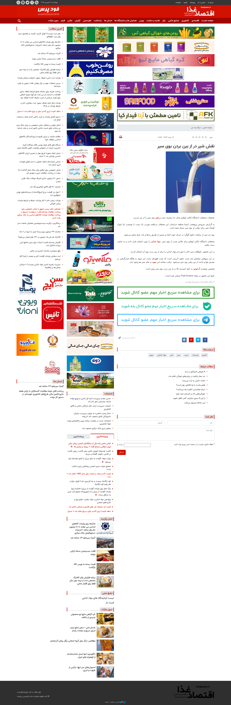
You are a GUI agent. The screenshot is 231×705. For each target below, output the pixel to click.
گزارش (77, 20)
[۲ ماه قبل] (105, 618)
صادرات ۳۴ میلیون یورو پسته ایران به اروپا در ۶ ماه (39, 231)
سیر (178, 355)
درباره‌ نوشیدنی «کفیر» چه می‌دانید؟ (190, 389)
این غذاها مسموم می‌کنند (194, 402)
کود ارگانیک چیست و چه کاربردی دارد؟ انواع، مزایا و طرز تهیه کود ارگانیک (90, 483)
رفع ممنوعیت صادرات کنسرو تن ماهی (45, 251)
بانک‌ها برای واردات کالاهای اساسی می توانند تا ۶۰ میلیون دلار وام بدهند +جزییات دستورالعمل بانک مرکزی (82, 528)
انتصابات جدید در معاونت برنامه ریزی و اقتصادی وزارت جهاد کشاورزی (89, 422)
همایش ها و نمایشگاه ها (126, 20)
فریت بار (110, 603)
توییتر (27, 2)
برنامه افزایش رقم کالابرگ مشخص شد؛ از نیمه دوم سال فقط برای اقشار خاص (82, 581)
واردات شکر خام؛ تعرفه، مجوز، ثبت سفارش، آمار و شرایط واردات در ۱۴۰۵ (40, 105)
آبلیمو (204, 355)
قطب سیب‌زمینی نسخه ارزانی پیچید (82, 552)
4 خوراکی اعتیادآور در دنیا (195, 371)
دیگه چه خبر (196, 127)
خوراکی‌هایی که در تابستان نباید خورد (190, 394)
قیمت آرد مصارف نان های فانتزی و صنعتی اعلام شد (90, 507)
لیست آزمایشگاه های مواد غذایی (98, 598)
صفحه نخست (207, 20)
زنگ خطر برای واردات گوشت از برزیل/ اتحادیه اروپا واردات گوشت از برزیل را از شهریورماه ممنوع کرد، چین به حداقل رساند (89, 492)
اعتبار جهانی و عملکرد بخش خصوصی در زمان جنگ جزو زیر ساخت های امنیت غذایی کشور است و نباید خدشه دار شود (38, 128)
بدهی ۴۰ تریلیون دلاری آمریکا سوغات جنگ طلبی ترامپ (40, 180)
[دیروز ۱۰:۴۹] (105, 568)
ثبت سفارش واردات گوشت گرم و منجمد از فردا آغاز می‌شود (39, 258)
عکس (69, 20)
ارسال (121, 452)
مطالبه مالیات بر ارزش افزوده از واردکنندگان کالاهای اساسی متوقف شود (39, 138)
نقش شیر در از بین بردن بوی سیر (185, 146)
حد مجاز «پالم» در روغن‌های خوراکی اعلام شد (186, 376)
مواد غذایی (156, 241)
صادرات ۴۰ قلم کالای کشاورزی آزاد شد (45, 186)
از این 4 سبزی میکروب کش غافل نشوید (189, 398)
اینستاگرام (18, 2)
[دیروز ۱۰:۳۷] (105, 582)
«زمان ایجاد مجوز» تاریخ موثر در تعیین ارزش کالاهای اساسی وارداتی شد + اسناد (39, 155)
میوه (154, 262)
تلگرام (23, 2)
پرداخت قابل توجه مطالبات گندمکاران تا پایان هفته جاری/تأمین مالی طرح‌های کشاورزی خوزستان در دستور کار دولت (41, 394)
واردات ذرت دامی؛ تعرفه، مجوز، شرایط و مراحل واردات (38, 78)
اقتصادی (195, 20)
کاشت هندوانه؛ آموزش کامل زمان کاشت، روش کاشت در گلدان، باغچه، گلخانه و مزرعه (89, 453)
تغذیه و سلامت (153, 20)
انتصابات (108, 394)
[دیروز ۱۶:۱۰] (105, 555)
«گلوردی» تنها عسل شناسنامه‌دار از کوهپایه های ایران (81, 655)
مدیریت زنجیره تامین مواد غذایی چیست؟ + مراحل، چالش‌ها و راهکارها (39, 266)
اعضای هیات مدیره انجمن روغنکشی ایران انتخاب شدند (91, 468)
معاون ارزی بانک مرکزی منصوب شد (96, 428)
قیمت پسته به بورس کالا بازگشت (84, 566)
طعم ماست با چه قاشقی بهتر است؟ (190, 385)
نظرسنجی (87, 20)
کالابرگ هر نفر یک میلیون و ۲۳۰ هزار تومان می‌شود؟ (39, 237)
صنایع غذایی (173, 20)
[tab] (102, 436)
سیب (186, 355)
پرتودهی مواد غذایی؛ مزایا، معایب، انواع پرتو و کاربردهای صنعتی (92, 501)
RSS (36, 2)
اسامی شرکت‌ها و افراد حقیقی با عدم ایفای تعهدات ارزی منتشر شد (39, 163)
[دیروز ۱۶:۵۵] (105, 528)
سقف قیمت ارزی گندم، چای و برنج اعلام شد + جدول (89, 511)
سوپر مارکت (53, 20)
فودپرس (197, 11)
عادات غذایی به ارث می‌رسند (193, 380)
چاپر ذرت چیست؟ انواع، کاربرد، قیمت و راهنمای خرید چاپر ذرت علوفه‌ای (39, 35)
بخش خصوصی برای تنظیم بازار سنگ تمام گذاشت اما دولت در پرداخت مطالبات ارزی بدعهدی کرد (39, 172)
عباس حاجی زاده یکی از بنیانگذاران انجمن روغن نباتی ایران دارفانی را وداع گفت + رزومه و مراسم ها (89, 445)
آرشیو (185, 2)
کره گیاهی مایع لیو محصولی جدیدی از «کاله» (83, 616)
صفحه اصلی (207, 127)
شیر (157, 217)
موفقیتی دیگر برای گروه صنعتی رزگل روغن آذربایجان (72, 641)
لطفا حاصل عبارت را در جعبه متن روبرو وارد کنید (194, 444)
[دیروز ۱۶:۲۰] (105, 542)
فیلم (63, 20)
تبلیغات (178, 2)
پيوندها (192, 2)
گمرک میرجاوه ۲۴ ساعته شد (83, 538)
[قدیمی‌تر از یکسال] (105, 658)
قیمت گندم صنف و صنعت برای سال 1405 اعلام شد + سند (89, 475)
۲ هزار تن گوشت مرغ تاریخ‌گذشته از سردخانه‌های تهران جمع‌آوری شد (38, 194)
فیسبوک (32, 2)
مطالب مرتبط (207, 367)
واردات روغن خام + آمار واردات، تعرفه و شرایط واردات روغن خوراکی (39, 202)
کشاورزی (185, 20)
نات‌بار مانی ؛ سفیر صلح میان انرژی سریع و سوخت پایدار (82, 629)
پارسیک (195, 355)
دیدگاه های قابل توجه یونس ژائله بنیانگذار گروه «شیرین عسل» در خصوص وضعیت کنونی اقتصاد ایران (38, 146)
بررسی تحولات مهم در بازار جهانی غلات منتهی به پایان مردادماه (39, 85)
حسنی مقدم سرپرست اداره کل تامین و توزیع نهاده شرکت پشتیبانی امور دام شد (90, 400)
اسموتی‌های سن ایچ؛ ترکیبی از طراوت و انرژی (82, 669)
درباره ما (210, 2)
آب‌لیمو (197, 269)
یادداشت (98, 20)
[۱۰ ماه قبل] (105, 645)
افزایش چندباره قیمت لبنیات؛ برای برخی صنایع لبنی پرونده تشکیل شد (40, 244)
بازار (163, 20)
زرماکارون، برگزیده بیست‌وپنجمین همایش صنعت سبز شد (38, 225)
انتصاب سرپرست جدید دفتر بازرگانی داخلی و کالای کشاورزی (90, 407)
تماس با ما (201, 2)
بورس (141, 20)
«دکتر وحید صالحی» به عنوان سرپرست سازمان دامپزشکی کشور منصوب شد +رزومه (92, 415)
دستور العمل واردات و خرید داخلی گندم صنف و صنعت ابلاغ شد (38, 118)
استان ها (108, 20)
